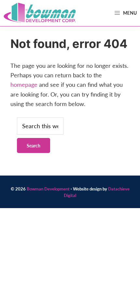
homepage (23, 84)
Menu (129, 12)
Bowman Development (48, 189)
